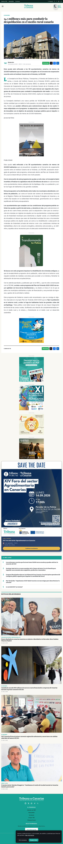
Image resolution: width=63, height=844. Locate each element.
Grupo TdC (31, 817)
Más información (29, 835)
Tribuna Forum (31, 820)
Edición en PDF (31, 810)
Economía (7, 15)
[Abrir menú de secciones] (2, 6)
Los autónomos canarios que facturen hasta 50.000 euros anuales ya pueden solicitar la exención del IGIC (32, 563)
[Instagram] (58, 1)
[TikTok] (61, 1)
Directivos (4, 783)
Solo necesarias (23, 840)
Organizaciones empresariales (10, 637)
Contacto (17, 1)
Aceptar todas (33, 840)
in (57, 63)
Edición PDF (4, 1)
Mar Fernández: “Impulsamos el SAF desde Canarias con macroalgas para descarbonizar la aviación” (33, 581)
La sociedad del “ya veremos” (14, 587)
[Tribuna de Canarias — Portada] (29, 6)
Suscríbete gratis (31, 829)
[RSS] (37, 803)
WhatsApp (45, 63)
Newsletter (11, 1)
